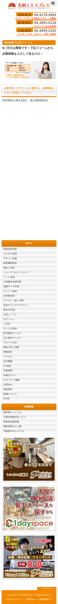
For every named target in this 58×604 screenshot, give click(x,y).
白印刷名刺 (9, 296)
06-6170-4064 (45, 14)
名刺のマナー (10, 375)
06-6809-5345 (45, 30)
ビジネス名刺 (10, 253)
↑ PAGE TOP (47, 588)
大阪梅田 (24, 30)
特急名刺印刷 (10, 249)
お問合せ (7, 384)
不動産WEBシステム (13, 431)
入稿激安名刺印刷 (12, 282)
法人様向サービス (12, 338)
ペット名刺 (9, 277)
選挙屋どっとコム (12, 412)
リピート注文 (10, 342)
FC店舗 (7, 366)
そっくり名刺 (10, 291)
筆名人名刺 (9, 268)
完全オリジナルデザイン (15, 305)
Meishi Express (27, 595)
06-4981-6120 (45, 22)
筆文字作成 (9, 310)
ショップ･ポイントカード (16, 272)
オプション (9, 319)
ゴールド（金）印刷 (13, 300)
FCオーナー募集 (11, 380)
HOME (6, 398)
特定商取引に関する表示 (14, 100)
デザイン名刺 (10, 258)
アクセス (7, 356)
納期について (10, 394)
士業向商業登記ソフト (14, 417)
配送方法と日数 (11, 347)
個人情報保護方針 (39, 100)
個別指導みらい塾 (12, 426)
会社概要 (7, 361)
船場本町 (24, 22)
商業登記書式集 (11, 422)
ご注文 (6, 324)
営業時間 (7, 370)
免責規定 (7, 389)
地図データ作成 (11, 286)
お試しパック (10, 314)
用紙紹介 (7, 352)
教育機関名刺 (10, 263)
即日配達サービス (12, 333)
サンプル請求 (10, 328)
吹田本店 (24, 14)
